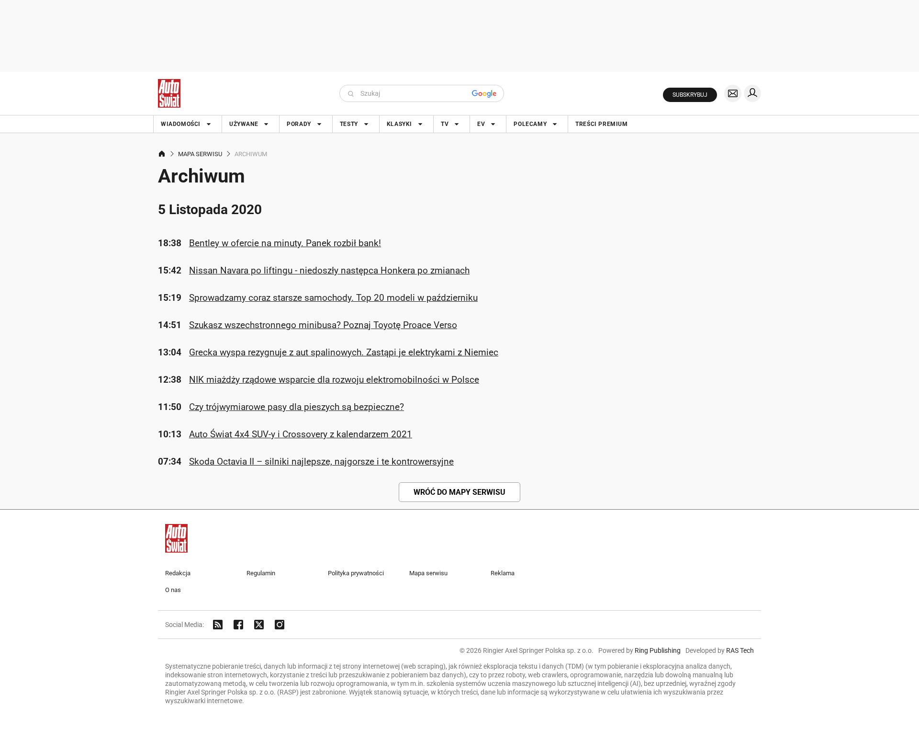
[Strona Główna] (169, 93)
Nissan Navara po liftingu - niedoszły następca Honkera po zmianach (329, 270)
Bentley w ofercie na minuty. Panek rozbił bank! (285, 243)
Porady (299, 124)
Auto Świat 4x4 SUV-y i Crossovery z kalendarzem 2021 (300, 434)
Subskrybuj (689, 94)
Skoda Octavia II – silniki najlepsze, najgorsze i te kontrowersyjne (321, 461)
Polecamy (530, 124)
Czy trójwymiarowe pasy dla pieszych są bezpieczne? (296, 406)
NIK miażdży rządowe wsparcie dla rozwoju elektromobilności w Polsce (334, 379)
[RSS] (217, 624)
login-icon (752, 93)
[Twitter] (259, 624)
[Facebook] (238, 624)
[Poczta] (732, 93)
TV (444, 124)
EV (481, 124)
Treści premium (601, 124)
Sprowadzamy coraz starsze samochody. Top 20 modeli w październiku (333, 297)
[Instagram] (279, 624)
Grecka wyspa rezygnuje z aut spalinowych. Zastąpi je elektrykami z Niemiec (343, 352)
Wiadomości (181, 124)
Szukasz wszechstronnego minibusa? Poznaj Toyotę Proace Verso (323, 324)
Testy (349, 124)
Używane (243, 124)
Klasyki (399, 124)
